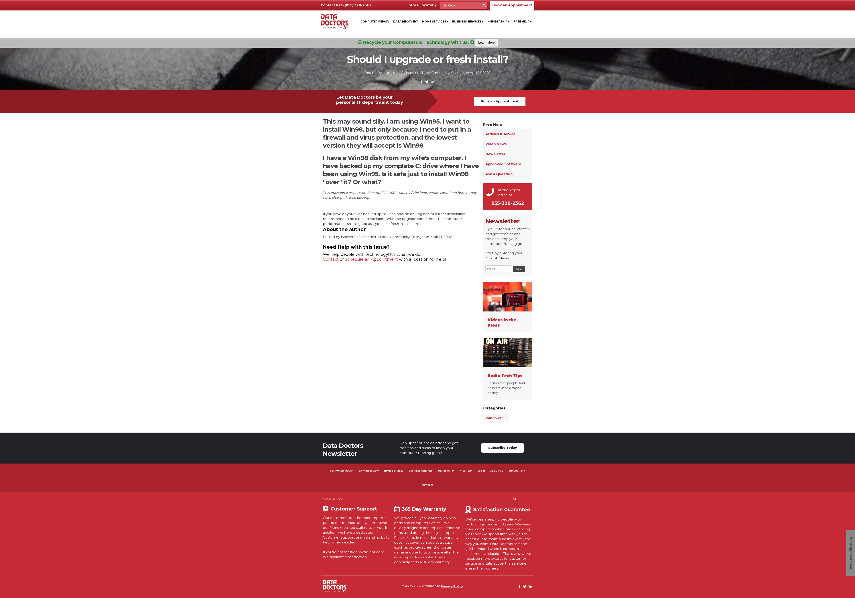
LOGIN (481, 471)
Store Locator (422, 5)
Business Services (467, 21)
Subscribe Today (502, 448)
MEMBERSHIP (446, 471)
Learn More (486, 42)
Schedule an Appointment (371, 259)
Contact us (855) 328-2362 (346, 5)
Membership (498, 21)
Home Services (435, 21)
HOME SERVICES (393, 471)
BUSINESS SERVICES (421, 471)
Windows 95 (496, 418)
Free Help (522, 21)
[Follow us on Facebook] (422, 82)
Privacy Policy (452, 586)
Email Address (497, 258)
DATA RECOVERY (369, 471)
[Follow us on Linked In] (432, 82)
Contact (331, 259)
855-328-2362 (507, 203)
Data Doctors (334, 586)
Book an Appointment (512, 5)
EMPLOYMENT (517, 471)
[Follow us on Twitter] (427, 82)
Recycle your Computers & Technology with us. (428, 42)
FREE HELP (465, 471)
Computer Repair (374, 21)
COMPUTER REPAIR (341, 471)
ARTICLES (427, 485)
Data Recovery (405, 21)
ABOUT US (496, 471)
